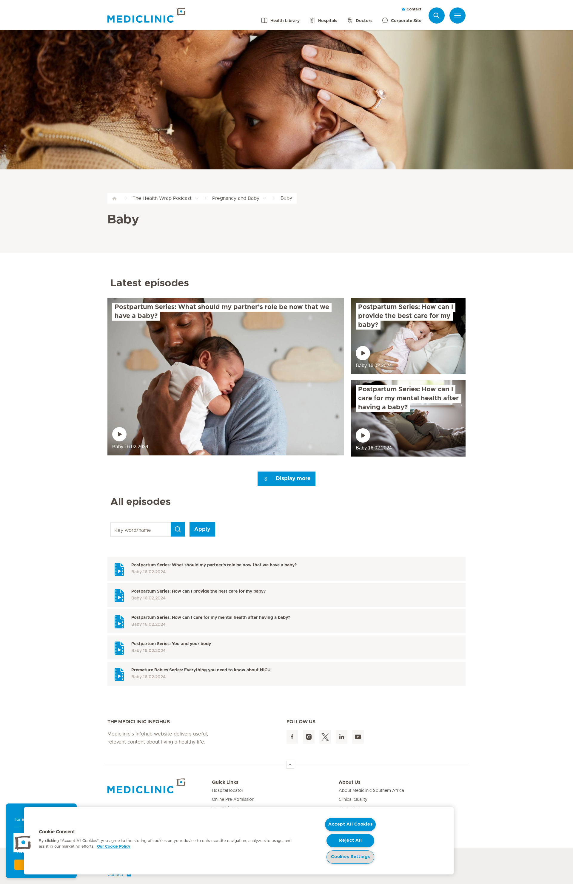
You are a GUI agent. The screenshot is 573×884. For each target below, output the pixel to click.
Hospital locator (227, 791)
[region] (239, 840)
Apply (202, 529)
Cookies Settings (350, 857)
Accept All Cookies (350, 824)
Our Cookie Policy (113, 847)
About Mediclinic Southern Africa (371, 791)
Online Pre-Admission (233, 800)
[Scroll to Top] (290, 764)
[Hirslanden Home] (159, 785)
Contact (413, 9)
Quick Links (225, 782)
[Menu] (457, 15)
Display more (292, 478)
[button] (23, 842)
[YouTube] (358, 737)
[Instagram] (309, 737)
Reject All (350, 840)
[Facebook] (292, 737)
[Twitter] (325, 737)
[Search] (436, 15)
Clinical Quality (353, 800)
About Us (350, 782)
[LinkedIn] (341, 737)
